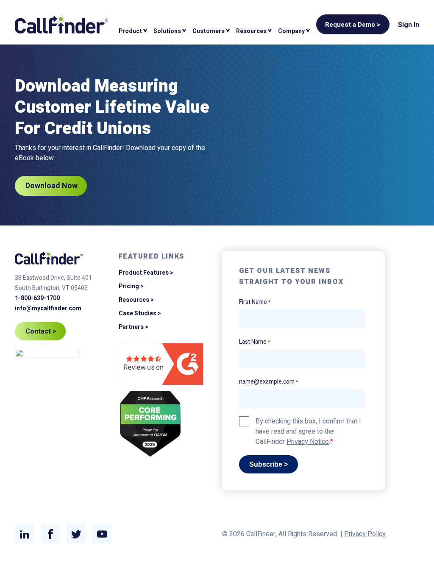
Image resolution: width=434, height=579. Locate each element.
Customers (208, 31)
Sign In (408, 25)
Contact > (40, 331)
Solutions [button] (167, 31)
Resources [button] (251, 31)
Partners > (133, 327)
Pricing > (131, 286)
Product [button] (130, 31)
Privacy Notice (308, 442)
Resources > (136, 299)
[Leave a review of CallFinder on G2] (161, 365)
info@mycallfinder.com (48, 308)
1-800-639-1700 (37, 298)
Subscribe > (268, 464)
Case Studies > (140, 313)
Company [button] (291, 31)
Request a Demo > (353, 24)
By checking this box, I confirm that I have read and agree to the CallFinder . (308, 431)
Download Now (51, 186)
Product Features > (146, 272)
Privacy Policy (365, 534)
